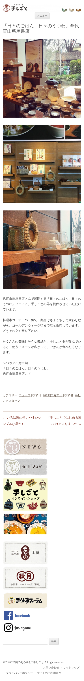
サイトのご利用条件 (49, 673)
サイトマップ (71, 667)
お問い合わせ (51, 667)
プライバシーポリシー (19, 673)
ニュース (24, 395)
